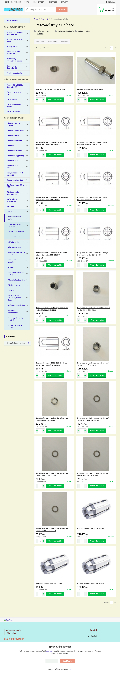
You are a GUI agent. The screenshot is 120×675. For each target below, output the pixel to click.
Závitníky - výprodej (15, 156)
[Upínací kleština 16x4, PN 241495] (96, 509)
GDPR (26, 2)
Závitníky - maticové (15, 130)
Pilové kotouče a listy (16, 280)
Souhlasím (67, 661)
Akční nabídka (12, 20)
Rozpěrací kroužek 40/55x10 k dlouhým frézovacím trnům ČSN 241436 (51, 364)
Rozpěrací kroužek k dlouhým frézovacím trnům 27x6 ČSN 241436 (52, 419)
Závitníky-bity (13, 135)
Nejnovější (40, 41)
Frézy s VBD (12, 99)
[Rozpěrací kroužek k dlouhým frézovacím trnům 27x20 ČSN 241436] (96, 344)
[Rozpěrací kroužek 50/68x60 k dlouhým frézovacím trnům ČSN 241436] (54, 123)
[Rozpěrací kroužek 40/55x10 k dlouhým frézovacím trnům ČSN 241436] (54, 344)
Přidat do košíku (55, 99)
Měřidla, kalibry (14, 242)
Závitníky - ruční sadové (13, 124)
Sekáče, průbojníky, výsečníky (15, 319)
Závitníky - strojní (14, 140)
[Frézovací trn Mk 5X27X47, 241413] (96, 70)
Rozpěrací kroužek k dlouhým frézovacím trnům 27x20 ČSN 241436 (93, 364)
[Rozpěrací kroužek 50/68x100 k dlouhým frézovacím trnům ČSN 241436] (54, 178)
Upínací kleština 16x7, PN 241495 (90, 584)
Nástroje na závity (15, 247)
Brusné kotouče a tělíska (15, 326)
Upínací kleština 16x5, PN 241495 (49, 584)
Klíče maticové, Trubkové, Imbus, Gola (14, 297)
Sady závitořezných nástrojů (15, 174)
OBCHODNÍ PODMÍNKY (13, 2)
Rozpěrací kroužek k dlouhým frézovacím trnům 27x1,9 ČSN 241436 (93, 474)
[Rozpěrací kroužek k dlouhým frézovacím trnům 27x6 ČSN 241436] (54, 399)
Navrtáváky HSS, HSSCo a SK (14, 52)
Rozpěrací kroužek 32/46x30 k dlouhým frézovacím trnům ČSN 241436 (92, 254)
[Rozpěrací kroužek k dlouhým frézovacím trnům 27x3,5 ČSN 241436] (54, 509)
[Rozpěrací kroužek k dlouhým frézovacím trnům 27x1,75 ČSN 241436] (96, 399)
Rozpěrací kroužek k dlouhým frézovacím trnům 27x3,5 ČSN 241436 (52, 529)
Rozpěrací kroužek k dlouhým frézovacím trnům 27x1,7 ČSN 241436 (52, 474)
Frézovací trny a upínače (14, 218)
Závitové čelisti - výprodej (14, 167)
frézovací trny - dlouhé (15, 225)
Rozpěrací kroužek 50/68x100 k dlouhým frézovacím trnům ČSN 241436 (52, 198)
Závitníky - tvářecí (14, 150)
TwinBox (10, 145)
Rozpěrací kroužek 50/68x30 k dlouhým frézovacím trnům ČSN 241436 (92, 143)
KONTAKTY (64, 2)
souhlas (49, 651)
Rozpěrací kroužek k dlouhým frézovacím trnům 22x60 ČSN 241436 (52, 309)
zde (70, 669)
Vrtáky (10, 267)
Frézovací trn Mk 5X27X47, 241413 (91, 89)
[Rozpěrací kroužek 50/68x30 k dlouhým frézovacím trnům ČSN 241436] (96, 123)
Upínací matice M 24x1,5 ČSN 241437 (50, 89)
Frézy (10, 211)
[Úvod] (13, 9)
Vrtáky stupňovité (14, 73)
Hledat (62, 9)
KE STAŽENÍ (53, 2)
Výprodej (10, 206)
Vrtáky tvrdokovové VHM (15, 40)
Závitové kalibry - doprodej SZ (14, 193)
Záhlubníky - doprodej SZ (12, 67)
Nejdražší (64, 41)
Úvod (36, 19)
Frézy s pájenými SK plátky (15, 105)
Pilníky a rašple (14, 285)
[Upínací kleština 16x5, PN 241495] (54, 564)
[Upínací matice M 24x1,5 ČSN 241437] (54, 70)
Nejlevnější (52, 41)
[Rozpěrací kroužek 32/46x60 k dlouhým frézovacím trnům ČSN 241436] (54, 233)
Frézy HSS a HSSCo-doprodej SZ (15, 86)
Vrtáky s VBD (12, 46)
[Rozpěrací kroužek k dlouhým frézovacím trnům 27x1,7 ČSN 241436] (54, 454)
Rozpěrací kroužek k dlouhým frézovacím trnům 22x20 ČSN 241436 (93, 309)
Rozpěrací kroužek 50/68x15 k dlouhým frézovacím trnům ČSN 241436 (92, 198)
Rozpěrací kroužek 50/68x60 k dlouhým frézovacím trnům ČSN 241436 (51, 143)
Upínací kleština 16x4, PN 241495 (90, 528)
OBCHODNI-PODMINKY (14, 639)
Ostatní (11, 290)
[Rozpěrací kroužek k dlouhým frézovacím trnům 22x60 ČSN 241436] (54, 289)
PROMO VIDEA (39, 2)
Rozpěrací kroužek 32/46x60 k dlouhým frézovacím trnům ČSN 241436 (51, 254)
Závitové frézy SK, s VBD (15, 186)
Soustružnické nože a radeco (16, 253)
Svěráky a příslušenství (13, 311)
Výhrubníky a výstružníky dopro (14, 60)
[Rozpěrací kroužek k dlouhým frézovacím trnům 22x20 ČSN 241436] (96, 289)
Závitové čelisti (13, 161)
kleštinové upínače (16, 232)
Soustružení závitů (15, 180)
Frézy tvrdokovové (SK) (14, 93)
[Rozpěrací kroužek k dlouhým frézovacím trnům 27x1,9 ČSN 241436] (96, 454)
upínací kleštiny (15, 237)
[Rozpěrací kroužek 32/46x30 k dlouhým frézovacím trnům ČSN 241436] (96, 233)
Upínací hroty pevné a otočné (16, 273)
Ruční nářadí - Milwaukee (12, 200)
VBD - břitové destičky (13, 261)
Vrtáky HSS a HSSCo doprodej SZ (15, 33)
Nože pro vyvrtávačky (16, 305)
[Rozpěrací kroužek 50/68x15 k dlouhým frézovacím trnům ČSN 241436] (96, 178)
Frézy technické (13, 111)
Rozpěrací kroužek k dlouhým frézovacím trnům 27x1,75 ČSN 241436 (93, 419)
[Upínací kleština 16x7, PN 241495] (96, 564)
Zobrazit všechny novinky (16, 343)
